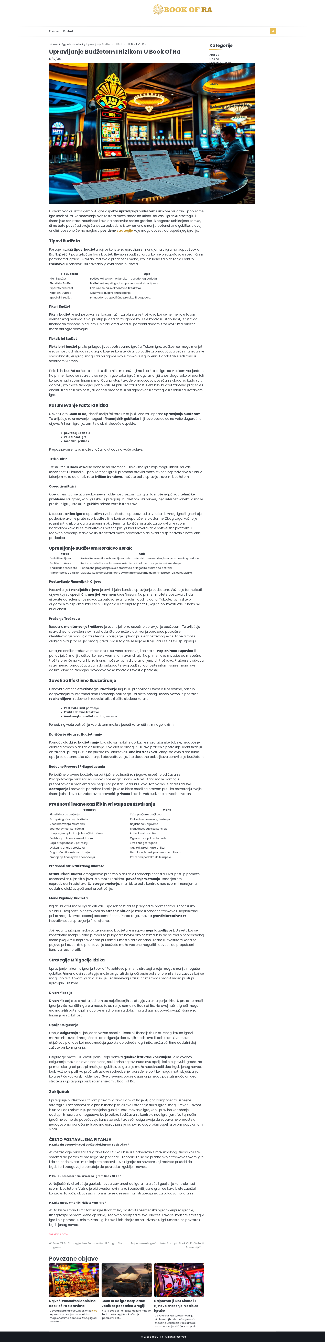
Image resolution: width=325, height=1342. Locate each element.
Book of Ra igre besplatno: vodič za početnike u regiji (123, 1303)
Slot (212, 88)
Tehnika (214, 96)
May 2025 (216, 178)
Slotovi (214, 92)
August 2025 (217, 165)
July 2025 (215, 169)
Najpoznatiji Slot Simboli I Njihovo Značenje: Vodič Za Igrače (176, 1306)
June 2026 (216, 124)
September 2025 (220, 161)
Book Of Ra (138, 44)
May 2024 (216, 194)
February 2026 (219, 140)
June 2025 (216, 173)
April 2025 (216, 182)
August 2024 (218, 190)
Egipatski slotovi (59, 1234)
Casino (214, 59)
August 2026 (217, 116)
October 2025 (218, 157)
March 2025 (217, 186)
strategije (124, 230)
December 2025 (220, 149)
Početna (54, 31)
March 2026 (217, 136)
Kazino (214, 75)
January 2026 (218, 145)
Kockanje (215, 79)
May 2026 (216, 128)
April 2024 (216, 198)
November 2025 (220, 153)
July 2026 (215, 120)
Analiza (214, 55)
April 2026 (216, 132)
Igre (212, 67)
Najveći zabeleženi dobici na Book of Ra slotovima (72, 1303)
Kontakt (68, 31)
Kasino (214, 71)
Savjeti (214, 83)
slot (94, 1310)
